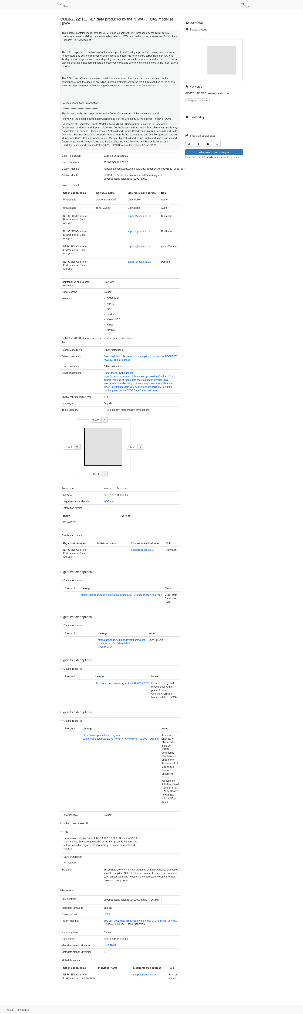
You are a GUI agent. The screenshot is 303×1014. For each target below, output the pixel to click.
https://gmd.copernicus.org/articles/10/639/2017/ (122, 683)
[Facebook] (198, 144)
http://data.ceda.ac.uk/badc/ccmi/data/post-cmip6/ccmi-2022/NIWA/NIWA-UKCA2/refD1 (122, 643)
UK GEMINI (110, 945)
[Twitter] (189, 144)
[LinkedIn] (207, 144)
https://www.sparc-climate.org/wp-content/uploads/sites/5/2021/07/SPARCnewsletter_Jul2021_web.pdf (121, 736)
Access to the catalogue (215, 152)
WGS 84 (108, 501)
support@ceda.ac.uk (139, 216)
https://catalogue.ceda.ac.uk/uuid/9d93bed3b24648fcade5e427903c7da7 (121, 594)
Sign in (247, 6)
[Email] (217, 144)
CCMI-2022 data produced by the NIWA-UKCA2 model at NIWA (142, 920)
